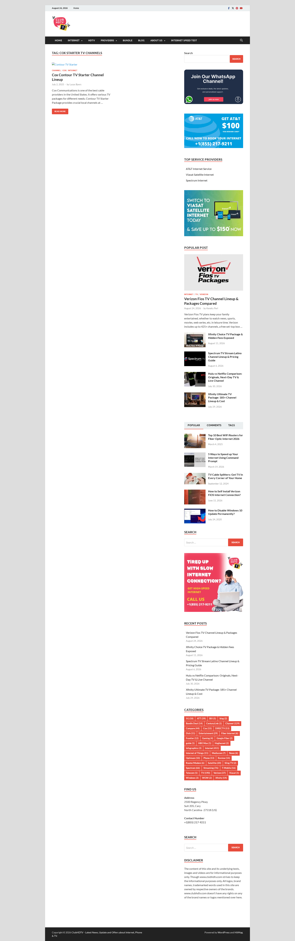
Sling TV (230, 763)
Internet (74, 40)
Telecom (192, 772)
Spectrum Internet (196, 180)
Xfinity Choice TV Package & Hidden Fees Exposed (225, 336)
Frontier (192, 738)
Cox (64, 70)
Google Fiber (225, 738)
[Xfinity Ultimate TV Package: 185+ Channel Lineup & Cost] (195, 394)
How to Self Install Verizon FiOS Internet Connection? (224, 493)
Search (188, 53)
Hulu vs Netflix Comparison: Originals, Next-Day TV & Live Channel (225, 377)
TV (196, 294)
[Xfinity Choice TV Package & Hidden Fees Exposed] (195, 334)
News (233, 753)
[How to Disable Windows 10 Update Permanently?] (195, 510)
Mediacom (219, 753)
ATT (201, 718)
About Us (156, 40)
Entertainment (208, 733)
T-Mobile (229, 768)
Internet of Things (197, 753)
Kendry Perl (212, 308)
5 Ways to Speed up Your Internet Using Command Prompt (223, 457)
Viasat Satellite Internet (200, 174)
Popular (194, 425)
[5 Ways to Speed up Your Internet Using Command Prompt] (195, 454)
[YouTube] (241, 8)
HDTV (91, 40)
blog (223, 718)
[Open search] (241, 40)
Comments (214, 425)
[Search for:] (213, 542)
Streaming (210, 768)
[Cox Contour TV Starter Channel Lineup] (81, 64)
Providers (107, 40)
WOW (207, 777)
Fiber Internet (229, 733)
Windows (192, 777)
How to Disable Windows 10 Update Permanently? (225, 512)
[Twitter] (233, 8)
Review (224, 758)
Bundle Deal (194, 723)
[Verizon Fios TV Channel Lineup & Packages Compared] (213, 256)
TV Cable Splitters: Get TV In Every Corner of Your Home (225, 476)
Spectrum (193, 768)
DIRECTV (222, 728)
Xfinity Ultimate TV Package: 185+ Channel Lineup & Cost (222, 397)
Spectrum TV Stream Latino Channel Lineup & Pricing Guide (225, 356)
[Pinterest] (237, 8)
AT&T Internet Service (199, 168)
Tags (231, 425)
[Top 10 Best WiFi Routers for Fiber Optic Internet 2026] (195, 435)
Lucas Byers (75, 84)
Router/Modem (195, 763)
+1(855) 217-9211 (195, 822)
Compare (193, 728)
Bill (212, 718)
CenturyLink (214, 723)
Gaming (207, 738)
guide (190, 743)
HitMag (239, 932)
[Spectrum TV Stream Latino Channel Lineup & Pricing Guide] (195, 353)
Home (76, 8)
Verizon (204, 294)
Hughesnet (222, 743)
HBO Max (204, 743)
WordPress (224, 932)
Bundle (127, 40)
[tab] (193, 425)
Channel (56, 70)
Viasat (234, 772)
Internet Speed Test (184, 40)
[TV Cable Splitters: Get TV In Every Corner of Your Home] (195, 474)
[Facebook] (229, 8)
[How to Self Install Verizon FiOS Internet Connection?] (195, 491)
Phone (208, 758)
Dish (190, 733)
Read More (59, 111)
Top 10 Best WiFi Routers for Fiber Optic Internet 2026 (225, 436)
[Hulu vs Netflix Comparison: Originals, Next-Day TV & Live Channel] (195, 374)
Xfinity (221, 777)
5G (189, 718)
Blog (141, 40)
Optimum (193, 758)
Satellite (214, 763)
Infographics (193, 748)
